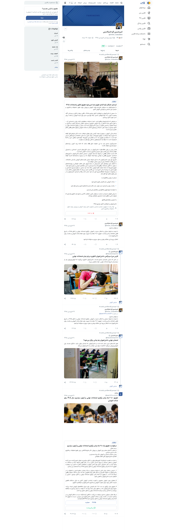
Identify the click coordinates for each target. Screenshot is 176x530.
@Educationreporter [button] (112, 254)
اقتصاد (111, 3)
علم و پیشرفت (92, 3)
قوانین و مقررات (54, 23)
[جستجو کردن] (121, 3)
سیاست (99, 3)
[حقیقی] (63, 41)
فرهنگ (80, 3)
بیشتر (56, 67)
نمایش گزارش (113, 302)
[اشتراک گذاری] (65, 219)
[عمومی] (63, 37)
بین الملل (105, 3)
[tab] (117, 51)
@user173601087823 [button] (105, 314)
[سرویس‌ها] (65, 3)
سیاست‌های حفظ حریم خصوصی (35, 22)
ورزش (85, 3)
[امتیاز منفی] (107, 219)
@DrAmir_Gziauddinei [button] (111, 59)
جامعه (117, 3)
